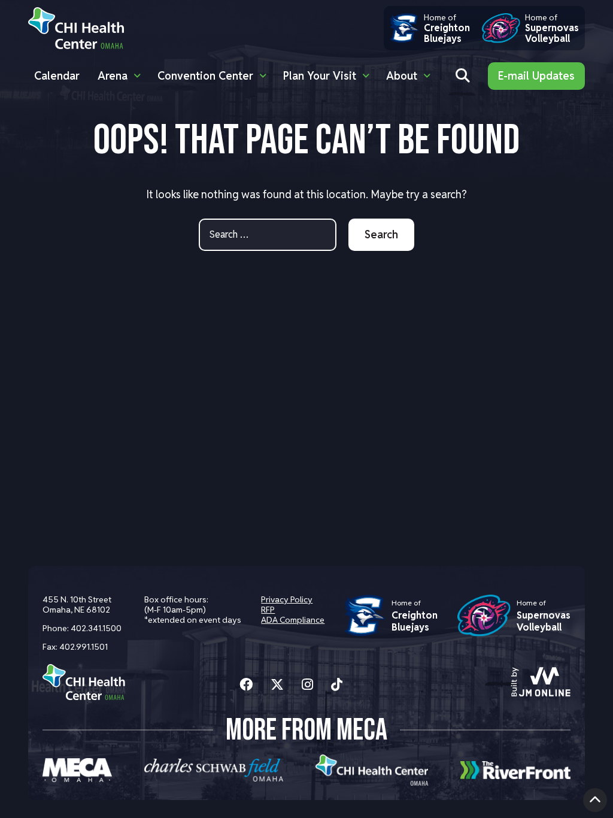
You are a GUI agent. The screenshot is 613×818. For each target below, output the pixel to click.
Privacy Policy (286, 599)
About (401, 76)
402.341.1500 (96, 628)
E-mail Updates (536, 76)
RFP (268, 609)
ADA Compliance (292, 619)
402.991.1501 (83, 646)
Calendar (57, 76)
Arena (113, 76)
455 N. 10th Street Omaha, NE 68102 (77, 604)
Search (381, 234)
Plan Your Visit (319, 76)
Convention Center (205, 76)
